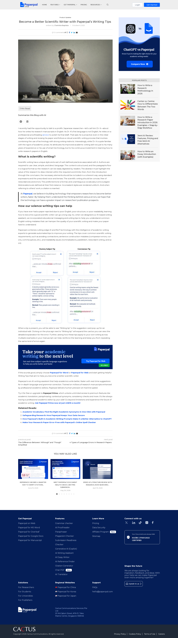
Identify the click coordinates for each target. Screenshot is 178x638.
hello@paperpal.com (102, 591)
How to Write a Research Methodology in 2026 (145, 89)
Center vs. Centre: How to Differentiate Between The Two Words (147, 105)
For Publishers (25, 600)
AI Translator (61, 574)
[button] (21, 477)
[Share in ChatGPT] (20, 121)
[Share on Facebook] (69, 32)
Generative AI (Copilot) (66, 549)
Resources (95, 5)
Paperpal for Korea (66, 591)
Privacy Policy (120, 634)
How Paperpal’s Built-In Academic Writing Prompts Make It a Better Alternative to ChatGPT (67, 419)
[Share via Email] (77, 32)
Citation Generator (64, 566)
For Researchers (26, 587)
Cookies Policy (135, 634)
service (45, 135)
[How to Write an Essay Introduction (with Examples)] (127, 155)
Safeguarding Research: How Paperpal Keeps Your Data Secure (54, 415)
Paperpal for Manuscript (30, 540)
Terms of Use (149, 634)
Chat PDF (63, 570)
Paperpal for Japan (66, 596)
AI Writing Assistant (64, 553)
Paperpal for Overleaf (28, 532)
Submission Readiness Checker (65, 542)
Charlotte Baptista (61, 25)
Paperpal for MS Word (29, 527)
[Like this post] (67, 32)
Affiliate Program (103, 532)
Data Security (98, 527)
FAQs (94, 587)
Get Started (152, 5)
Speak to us (134, 584)
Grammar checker (64, 523)
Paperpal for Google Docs (30, 536)
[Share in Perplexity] (27, 121)
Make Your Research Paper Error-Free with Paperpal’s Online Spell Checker (59, 422)
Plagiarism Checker (64, 536)
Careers (161, 634)
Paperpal (27, 194)
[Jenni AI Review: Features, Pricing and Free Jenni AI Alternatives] (127, 139)
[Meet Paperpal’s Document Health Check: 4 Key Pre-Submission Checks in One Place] (65, 469)
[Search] (107, 5)
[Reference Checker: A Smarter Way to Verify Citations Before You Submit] (33, 469)
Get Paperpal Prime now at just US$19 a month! (57, 403)
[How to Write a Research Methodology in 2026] (127, 89)
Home (44, 5)
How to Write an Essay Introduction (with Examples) (146, 154)
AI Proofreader (62, 527)
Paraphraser (61, 532)
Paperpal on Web (26, 523)
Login (137, 5)
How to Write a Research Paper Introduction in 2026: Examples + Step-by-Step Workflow (147, 122)
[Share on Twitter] (72, 32)
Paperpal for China (66, 587)
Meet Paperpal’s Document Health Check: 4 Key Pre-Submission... (65, 484)
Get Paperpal (69, 5)
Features (54, 5)
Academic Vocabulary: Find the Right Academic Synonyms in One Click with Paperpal (64, 412)
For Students (24, 591)
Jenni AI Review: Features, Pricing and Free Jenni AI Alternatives (147, 139)
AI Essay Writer (62, 557)
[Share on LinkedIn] (74, 32)
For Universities (25, 596)
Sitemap (96, 536)
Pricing (84, 5)
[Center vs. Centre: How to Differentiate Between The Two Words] (127, 105)
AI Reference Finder (65, 561)
